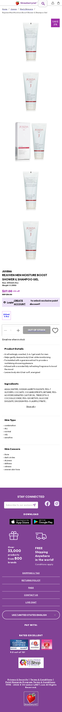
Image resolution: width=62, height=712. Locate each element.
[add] (18, 330)
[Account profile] (52, 3)
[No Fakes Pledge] (47, 647)
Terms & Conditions (41, 679)
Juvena (7, 271)
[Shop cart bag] (58, 3)
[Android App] (43, 524)
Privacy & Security (17, 679)
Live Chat (31, 602)
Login (10, 302)
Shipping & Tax (31, 573)
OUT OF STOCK (36, 330)
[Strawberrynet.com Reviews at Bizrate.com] (19, 649)
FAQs (31, 588)
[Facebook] (47, 504)
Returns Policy (31, 580)
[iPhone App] (20, 524)
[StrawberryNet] (26, 3)
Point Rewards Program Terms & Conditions (30, 682)
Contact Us (31, 595)
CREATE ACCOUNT (20, 302)
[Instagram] (56, 504)
